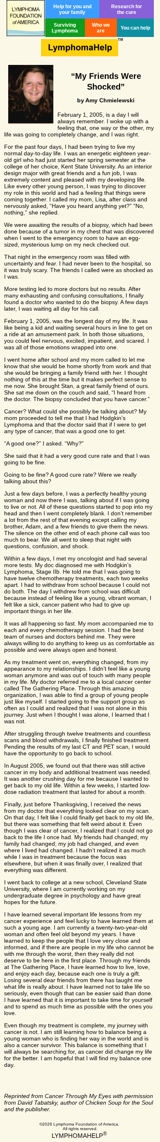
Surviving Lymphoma (65, 28)
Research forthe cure (126, 9)
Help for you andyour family (72, 9)
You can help (135, 28)
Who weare (101, 28)
